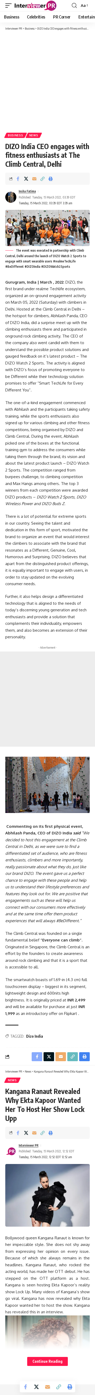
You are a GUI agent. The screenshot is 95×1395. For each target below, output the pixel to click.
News (33, 135)
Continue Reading (47, 1361)
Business (15, 135)
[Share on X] (26, 178)
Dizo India (34, 1036)
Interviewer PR (29, 1145)
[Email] (34, 178)
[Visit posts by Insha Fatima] (10, 197)
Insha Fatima (27, 191)
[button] (9, 5)
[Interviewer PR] (35, 5)
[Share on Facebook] (18, 178)
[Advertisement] (47, 81)
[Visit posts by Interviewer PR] (10, 1151)
